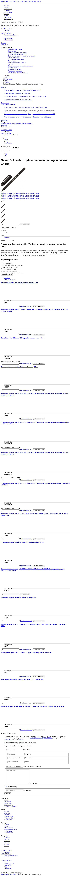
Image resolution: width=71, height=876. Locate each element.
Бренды (6, 839)
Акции (6, 14)
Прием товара (8, 816)
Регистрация (8, 38)
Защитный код (28, 790)
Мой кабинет (8, 40)
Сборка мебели (9, 818)
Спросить (7, 793)
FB (5, 155)
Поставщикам (8, 833)
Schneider (7, 237)
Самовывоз (8, 9)
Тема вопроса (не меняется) (32, 766)
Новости (3, 87)
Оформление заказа (10, 829)
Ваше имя (28, 754)
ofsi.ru (6, 139)
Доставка (7, 7)
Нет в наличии (25, 224)
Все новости (5, 103)
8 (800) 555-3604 (6, 133)
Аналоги (7, 278)
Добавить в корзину (38, 306)
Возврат (7, 842)
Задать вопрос (8, 19)
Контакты (7, 17)
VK (5, 154)
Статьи (6, 846)
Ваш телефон (29, 758)
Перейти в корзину (26, 306)
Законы (6, 844)
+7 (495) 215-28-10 (35, 738)
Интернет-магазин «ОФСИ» (10, 874)
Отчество (26, 749)
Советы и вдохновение (8, 104)
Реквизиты (7, 803)
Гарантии (7, 10)
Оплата (6, 5)
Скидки (6, 826)
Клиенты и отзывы (10, 806)
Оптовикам (8, 12)
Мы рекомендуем (9, 279)
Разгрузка (7, 814)
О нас (6, 15)
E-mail (27, 761)
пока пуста (4, 43)
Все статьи (4, 120)
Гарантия (7, 841)
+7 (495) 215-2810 (6, 130)
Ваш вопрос (33, 783)
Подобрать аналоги (6, 274)
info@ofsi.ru (8, 143)
